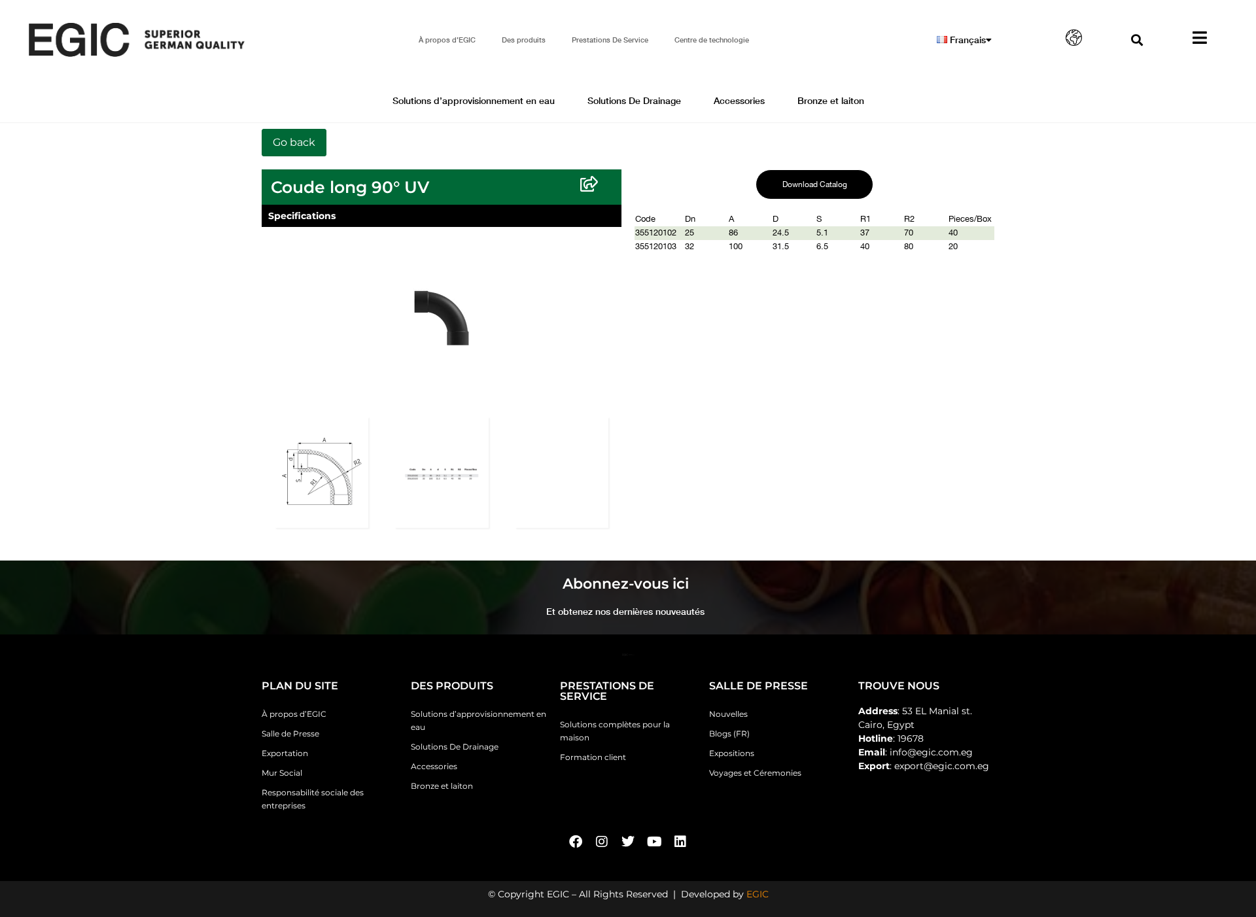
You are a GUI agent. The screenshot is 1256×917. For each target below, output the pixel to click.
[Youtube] (654, 842)
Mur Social (282, 773)
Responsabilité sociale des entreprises (313, 798)
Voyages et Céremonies (755, 773)
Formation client (593, 757)
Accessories (739, 100)
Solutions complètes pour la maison (615, 730)
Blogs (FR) (729, 733)
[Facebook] (576, 842)
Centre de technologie (711, 39)
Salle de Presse (290, 733)
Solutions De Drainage (634, 100)
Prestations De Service (610, 39)
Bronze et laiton (830, 100)
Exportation (285, 753)
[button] (1136, 39)
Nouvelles (728, 714)
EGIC (757, 894)
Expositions (731, 753)
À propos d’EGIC (447, 39)
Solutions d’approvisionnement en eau (473, 100)
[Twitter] (628, 842)
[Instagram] (602, 842)
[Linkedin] (680, 842)
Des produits (524, 39)
